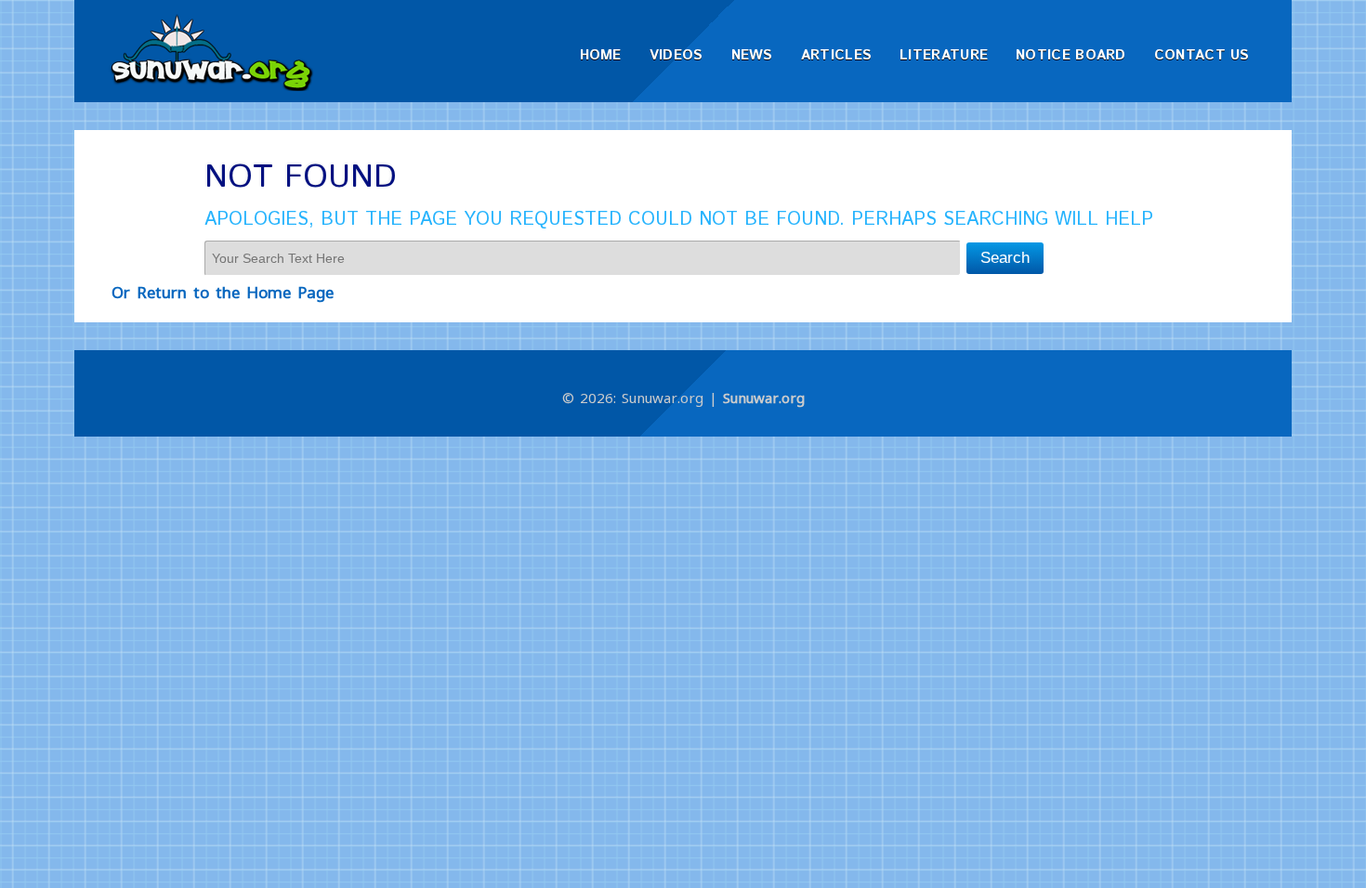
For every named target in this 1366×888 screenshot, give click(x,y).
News (752, 55)
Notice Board (1071, 55)
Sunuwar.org (764, 397)
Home (601, 55)
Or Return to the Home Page (223, 292)
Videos (676, 55)
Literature (944, 55)
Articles (836, 55)
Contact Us (1202, 55)
